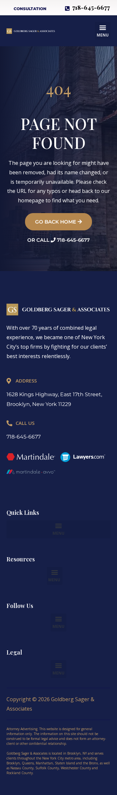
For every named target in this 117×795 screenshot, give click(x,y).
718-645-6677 (23, 437)
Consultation (30, 8)
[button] (102, 31)
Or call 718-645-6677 (58, 240)
